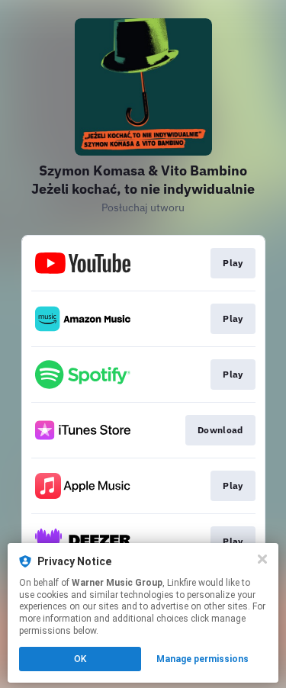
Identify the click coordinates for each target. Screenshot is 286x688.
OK (80, 659)
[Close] (262, 559)
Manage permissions (202, 659)
